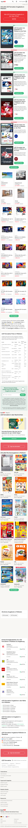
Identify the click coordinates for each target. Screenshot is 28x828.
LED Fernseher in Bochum (9, 710)
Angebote (12, 763)
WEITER (14, 19)
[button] (14, 36)
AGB (1, 822)
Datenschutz (3, 821)
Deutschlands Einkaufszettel (6, 800)
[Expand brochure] (7, 37)
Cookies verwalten (18, 822)
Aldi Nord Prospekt (4, 791)
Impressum (16, 819)
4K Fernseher (5, 615)
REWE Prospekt (4, 786)
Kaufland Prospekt (4, 784)
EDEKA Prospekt (4, 782)
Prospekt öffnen (19, 46)
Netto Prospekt (4, 793)
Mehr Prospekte (14, 167)
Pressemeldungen (4, 806)
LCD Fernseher (14, 615)
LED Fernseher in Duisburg (9, 708)
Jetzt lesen (14, 438)
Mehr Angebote (14, 315)
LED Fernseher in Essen (8, 705)
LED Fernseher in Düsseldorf (9, 706)
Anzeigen (24, 4)
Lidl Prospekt (3, 795)
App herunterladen (4, 804)
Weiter (22, 394)
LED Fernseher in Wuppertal (9, 711)
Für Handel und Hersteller (6, 775)
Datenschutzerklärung (14, 405)
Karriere (2, 777)
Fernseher (4, 765)
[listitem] (7, 178)
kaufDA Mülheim (5, 763)
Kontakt (15, 821)
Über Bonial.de (3, 773)
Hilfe (1, 819)
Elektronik (18, 763)
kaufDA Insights (4, 802)
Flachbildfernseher (11, 765)
